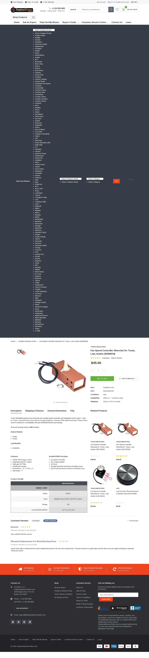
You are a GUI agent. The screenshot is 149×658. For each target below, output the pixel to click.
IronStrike (38, 173)
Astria (37, 53)
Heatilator (38, 160)
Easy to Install (32, 2)
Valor (37, 298)
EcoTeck (38, 118)
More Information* (29, 570)
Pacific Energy (40, 237)
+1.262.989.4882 (58, 8)
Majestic (38, 210)
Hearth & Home (40, 153)
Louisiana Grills (40, 202)
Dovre (37, 110)
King (36, 182)
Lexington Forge (41, 197)
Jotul (36, 180)
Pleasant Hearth (40, 245)
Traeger (37, 289)
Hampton (38, 149)
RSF (36, 265)
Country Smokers (41, 99)
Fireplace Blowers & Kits (27, 341)
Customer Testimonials (84, 607)
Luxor (37, 204)
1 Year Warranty (48, 2)
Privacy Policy (81, 594)
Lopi (36, 199)
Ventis (37, 304)
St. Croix (38, 274)
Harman (38, 151)
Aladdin (37, 38)
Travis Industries (41, 291)
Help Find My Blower (39, 639)
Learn (100, 639)
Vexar (37, 309)
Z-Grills (37, 331)
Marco (37, 213)
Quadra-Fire (39, 254)
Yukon (37, 328)
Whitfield (38, 320)
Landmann (39, 193)
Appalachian (39, 46)
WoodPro (38, 326)
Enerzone (38, 123)
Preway (37, 248)
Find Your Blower (23, 181)
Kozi (36, 186)
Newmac (38, 230)
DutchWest (39, 114)
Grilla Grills (39, 145)
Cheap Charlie (40, 81)
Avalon (37, 57)
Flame (37, 136)
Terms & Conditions (83, 597)
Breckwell (38, 62)
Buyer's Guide (69, 22)
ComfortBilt (39, 88)
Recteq (37, 258)
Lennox (37, 195)
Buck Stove (39, 70)
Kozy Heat (39, 188)
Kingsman (38, 184)
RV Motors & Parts (61, 597)
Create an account (122, 2)
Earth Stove (39, 116)
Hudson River (40, 164)
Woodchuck (39, 324)
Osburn (37, 234)
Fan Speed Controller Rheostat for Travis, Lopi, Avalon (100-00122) (125, 447)
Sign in (110, 2)
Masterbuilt (39, 219)
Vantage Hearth (40, 302)
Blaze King (39, 64)
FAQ (72, 411)
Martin (37, 217)
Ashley (37, 51)
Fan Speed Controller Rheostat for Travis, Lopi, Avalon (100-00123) (100, 493)
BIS (36, 59)
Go (116, 181)
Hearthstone (39, 156)
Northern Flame (40, 232)
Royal (37, 263)
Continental (39, 94)
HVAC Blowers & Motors (63, 594)
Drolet (37, 112)
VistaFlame (39, 311)
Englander (38, 125)
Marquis (38, 215)
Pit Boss (38, 243)
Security (38, 267)
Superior (38, 276)
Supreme (38, 278)
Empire (37, 121)
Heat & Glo (39, 158)
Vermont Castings (41, 307)
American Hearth (41, 44)
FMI (36, 138)
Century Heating (40, 79)
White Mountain (40, 318)
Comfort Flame (40, 90)
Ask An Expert (22, 608)
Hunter (37, 167)
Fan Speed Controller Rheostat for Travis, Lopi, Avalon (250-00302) (100, 447)
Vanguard (38, 300)
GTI (36, 147)
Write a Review (116, 358)
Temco (37, 280)
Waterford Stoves (41, 315)
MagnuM (38, 206)
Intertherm (38, 171)
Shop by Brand (59, 587)
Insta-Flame (39, 169)
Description (16, 411)
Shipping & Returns (34, 411)
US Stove (38, 293)
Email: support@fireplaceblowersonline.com (30, 615)
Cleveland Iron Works (43, 83)
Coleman (38, 86)
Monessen (39, 223)
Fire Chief (38, 132)
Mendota (38, 221)
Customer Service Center (94, 22)
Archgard (38, 48)
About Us (79, 587)
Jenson (37, 175)
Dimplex (38, 108)
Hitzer (37, 162)
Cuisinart (38, 103)
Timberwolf (39, 285)
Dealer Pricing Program (84, 604)
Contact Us (90, 639)
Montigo (38, 226)
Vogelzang (38, 313)
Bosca (37, 66)
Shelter (37, 269)
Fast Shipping (18, 2)
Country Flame (40, 97)
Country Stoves (40, 101)
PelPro (37, 239)
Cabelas (38, 73)
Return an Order (82, 601)
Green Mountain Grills (42, 143)
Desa (37, 105)
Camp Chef (39, 75)
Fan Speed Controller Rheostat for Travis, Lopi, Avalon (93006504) (63, 341)
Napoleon (38, 228)
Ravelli (37, 256)
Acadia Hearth (40, 35)
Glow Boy (38, 140)
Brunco (37, 68)
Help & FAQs (81, 591)
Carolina (38, 77)
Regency (38, 261)
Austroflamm (39, 55)
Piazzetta (38, 241)
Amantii (37, 40)
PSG (36, 252)
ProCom (38, 250)
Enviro (37, 127)
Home (13, 341)
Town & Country (41, 287)
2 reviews (106, 358)
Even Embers (40, 129)
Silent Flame (39, 272)
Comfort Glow (40, 92)
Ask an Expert (24, 639)
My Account (101, 2)
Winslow (38, 322)
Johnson (38, 178)
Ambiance (38, 42)
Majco (37, 208)
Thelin (37, 283)
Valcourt (38, 296)
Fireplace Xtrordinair (42, 134)
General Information (57, 411)
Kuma (37, 191)
